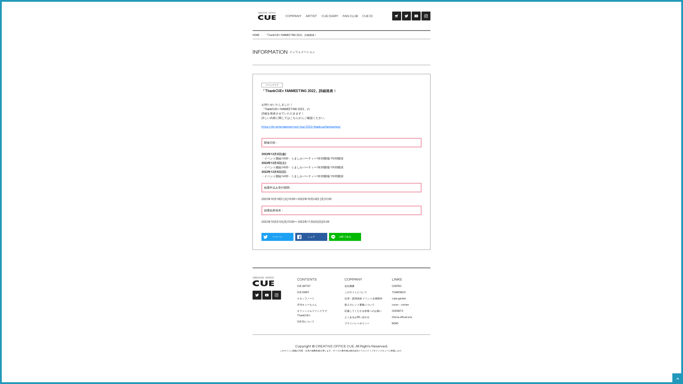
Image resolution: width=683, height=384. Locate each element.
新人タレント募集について (359, 304)
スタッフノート (305, 298)
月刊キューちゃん (307, 304)
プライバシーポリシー (357, 323)
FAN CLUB (350, 16)
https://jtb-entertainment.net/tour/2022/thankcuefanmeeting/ (301, 127)
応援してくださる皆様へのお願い (363, 311)
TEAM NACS (399, 292)
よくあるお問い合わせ (357, 317)
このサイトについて (356, 292)
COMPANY (293, 16)
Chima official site (402, 317)
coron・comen (400, 304)
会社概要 (349, 286)
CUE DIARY (330, 16)
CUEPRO (396, 286)
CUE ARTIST (304, 286)
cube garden (399, 298)
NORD (395, 323)
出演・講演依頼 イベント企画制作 (363, 298)
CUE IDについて (305, 321)
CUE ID (367, 16)
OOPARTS (397, 311)
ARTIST (311, 16)
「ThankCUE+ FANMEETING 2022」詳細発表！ (290, 35)
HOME (256, 35)
